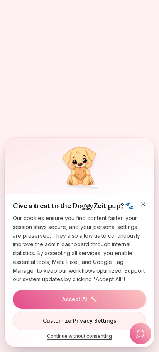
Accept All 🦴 (79, 299)
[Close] (143, 204)
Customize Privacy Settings (80, 320)
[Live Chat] (140, 333)
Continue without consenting (79, 336)
